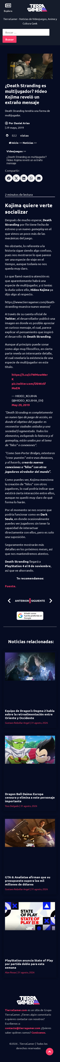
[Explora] (8, 5)
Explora (8, 10)
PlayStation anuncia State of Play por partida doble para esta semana (29, 963)
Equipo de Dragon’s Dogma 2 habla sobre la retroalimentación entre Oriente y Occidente (29, 714)
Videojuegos (14, 151)
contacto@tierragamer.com (22, 1028)
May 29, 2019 (21, 405)
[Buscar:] (26, 32)
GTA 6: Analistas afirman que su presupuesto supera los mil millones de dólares (27, 880)
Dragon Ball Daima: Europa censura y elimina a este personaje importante (30, 797)
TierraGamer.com (16, 1010)
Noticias (28, 142)
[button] (8, 178)
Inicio (15, 142)
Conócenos (38, 1032)
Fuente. (10, 586)
